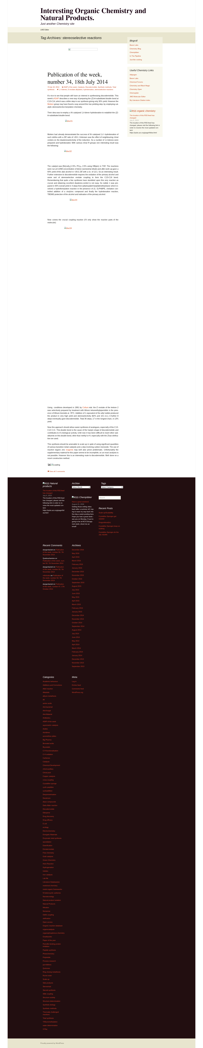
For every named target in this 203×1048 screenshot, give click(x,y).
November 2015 (78, 575)
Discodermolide (91, 87)
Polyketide (46, 957)
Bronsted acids (48, 743)
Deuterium (47, 798)
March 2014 (76, 648)
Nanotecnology (48, 896)
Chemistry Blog (135, 49)
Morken (50, 104)
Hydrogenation (48, 867)
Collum (85, 407)
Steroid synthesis (49, 990)
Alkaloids (46, 692)
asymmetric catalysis (50, 725)
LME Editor (44, 30)
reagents (70, 450)
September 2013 (78, 666)
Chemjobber (134, 52)
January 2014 (77, 655)
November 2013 (78, 663)
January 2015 (77, 612)
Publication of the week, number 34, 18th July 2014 (77, 77)
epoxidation (47, 842)
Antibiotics (46, 718)
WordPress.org (77, 692)
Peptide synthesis (49, 950)
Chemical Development (51, 765)
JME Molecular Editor (138, 96)
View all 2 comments (57, 471)
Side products (48, 983)
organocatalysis (48, 929)
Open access (48, 922)
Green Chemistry (49, 860)
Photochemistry (48, 954)
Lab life (45, 878)
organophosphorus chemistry (53, 933)
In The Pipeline (135, 56)
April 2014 (75, 644)
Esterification (47, 845)
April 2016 (75, 557)
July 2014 (75, 633)
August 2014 (76, 630)
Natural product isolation (52, 900)
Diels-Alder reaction (50, 805)
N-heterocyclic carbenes (52, 893)
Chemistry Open (136, 89)
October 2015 (77, 579)
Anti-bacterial (48, 707)
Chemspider (134, 93)
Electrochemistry (49, 831)
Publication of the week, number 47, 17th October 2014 (54, 586)
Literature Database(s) (51, 882)
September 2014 (78, 626)
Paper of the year (49, 940)
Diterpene (46, 813)
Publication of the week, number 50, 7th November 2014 (53, 552)
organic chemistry (146, 111)
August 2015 (76, 586)
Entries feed (76, 685)
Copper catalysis (49, 776)
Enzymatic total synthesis (52, 838)
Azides (45, 729)
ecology (46, 827)
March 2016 (76, 561)
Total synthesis (48, 1018)
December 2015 (78, 572)
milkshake (46, 575)
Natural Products (49, 904)
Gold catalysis (48, 856)
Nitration (46, 907)
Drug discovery (48, 816)
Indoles (45, 871)
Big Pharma (47, 740)
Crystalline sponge (50, 783)
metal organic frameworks (52, 889)
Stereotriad (47, 986)
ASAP (56, 98)
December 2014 (78, 615)
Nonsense (46, 911)
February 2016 (77, 564)
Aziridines (46, 732)
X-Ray (45, 1029)
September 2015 (78, 582)
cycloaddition (47, 791)
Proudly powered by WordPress (52, 1043)
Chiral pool (47, 773)
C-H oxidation (48, 754)
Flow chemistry (48, 853)
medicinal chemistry (50, 886)
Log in (74, 681)
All (44, 700)
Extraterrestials (48, 849)
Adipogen (133, 75)
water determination (50, 1025)
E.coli (45, 824)
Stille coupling (48, 994)
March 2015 (76, 604)
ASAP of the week (70, 87)
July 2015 (75, 590)
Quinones (46, 968)
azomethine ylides (49, 736)
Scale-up (46, 979)
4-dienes (64, 89)
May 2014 (75, 641)
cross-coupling (48, 780)
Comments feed (78, 689)
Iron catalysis (48, 875)
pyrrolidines (47, 965)
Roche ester (47, 975)
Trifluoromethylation (50, 1022)
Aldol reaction (48, 689)
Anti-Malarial (47, 714)
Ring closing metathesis (51, 972)
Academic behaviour (50, 681)
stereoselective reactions (104, 89)
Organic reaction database (52, 926)
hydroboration (88, 89)
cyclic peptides (48, 787)
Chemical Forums (136, 82)
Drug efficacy (48, 820)
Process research (49, 961)
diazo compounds (49, 802)
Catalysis (81, 87)
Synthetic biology (49, 1005)
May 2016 (75, 553)
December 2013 (78, 659)
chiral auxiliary (48, 769)
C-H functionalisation (50, 751)
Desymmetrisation (49, 794)
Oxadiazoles (47, 937)
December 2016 (78, 550)
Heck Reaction (48, 864)
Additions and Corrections (52, 685)
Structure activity (49, 997)
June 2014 (76, 637)
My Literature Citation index (140, 100)
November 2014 (78, 619)
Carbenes (46, 758)
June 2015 (76, 593)
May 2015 (75, 597)
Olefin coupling (48, 915)
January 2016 (77, 568)
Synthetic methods (105, 87)
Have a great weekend (80, 502)
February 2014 (77, 652)
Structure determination (51, 1001)
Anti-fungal (47, 711)
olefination (46, 918)
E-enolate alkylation (75, 89)
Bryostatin (46, 747)
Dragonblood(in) (105, 522)
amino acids (47, 703)
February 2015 (77, 608)
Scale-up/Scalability (106, 513)
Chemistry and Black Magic (140, 86)
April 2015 (75, 601)
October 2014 (77, 623)
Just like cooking (136, 60)
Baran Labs (134, 45)
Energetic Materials (50, 834)
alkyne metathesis (49, 696)
